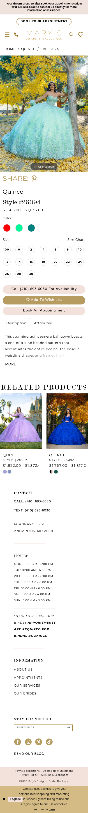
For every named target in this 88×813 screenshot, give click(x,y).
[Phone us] (16, 35)
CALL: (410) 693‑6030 (32, 501)
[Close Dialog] (4, 799)
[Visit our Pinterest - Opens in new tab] (38, 742)
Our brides (25, 693)
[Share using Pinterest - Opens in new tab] (34, 179)
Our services (27, 685)
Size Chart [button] (76, 240)
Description (16, 323)
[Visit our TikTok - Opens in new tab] (49, 742)
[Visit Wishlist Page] (81, 34)
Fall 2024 (50, 49)
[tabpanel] (44, 114)
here (52, 809)
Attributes (43, 323)
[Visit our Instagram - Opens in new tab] (28, 742)
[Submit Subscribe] (69, 728)
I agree (15, 799)
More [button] (10, 364)
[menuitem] (7, 34)
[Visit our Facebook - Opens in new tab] (17, 742)
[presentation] (21, 421)
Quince (28, 49)
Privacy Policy (28, 775)
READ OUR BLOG (29, 754)
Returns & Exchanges (54, 775)
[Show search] (71, 35)
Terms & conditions (27, 771)
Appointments (28, 677)
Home (10, 49)
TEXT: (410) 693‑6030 (32, 510)
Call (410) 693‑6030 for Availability (44, 289)
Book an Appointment (44, 310)
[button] (7, 34)
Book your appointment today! (61, 3)
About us (23, 669)
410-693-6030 (27, 7)
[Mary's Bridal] (44, 34)
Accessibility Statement (58, 771)
